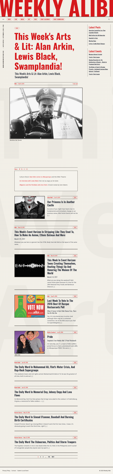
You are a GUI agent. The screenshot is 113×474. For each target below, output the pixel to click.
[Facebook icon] (19, 169)
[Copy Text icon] (24, 169)
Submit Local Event (23, 470)
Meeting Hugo (92, 41)
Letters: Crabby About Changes (97, 44)
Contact (13, 470)
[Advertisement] (46, 154)
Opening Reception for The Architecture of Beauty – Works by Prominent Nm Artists (98, 62)
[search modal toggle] (109, 19)
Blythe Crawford (51, 332)
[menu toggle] (3, 19)
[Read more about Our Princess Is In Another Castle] (29, 208)
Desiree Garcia (18, 412)
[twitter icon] (21, 169)
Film (16, 19)
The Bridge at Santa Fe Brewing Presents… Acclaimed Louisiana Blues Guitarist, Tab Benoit (98, 69)
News (9, 19)
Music (22, 19)
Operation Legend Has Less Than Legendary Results (97, 32)
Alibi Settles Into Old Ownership (97, 35)
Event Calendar (45, 19)
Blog (17, 28)
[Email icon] (27, 169)
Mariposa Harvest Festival (95, 54)
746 (49, 457)
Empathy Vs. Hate (93, 38)
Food (35, 19)
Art (29, 19)
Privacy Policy (6, 470)
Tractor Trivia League (94, 57)
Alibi (15, 84)
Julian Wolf (50, 197)
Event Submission (59, 19)
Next (53, 457)
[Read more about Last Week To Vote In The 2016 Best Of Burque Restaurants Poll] (29, 310)
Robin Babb (17, 362)
